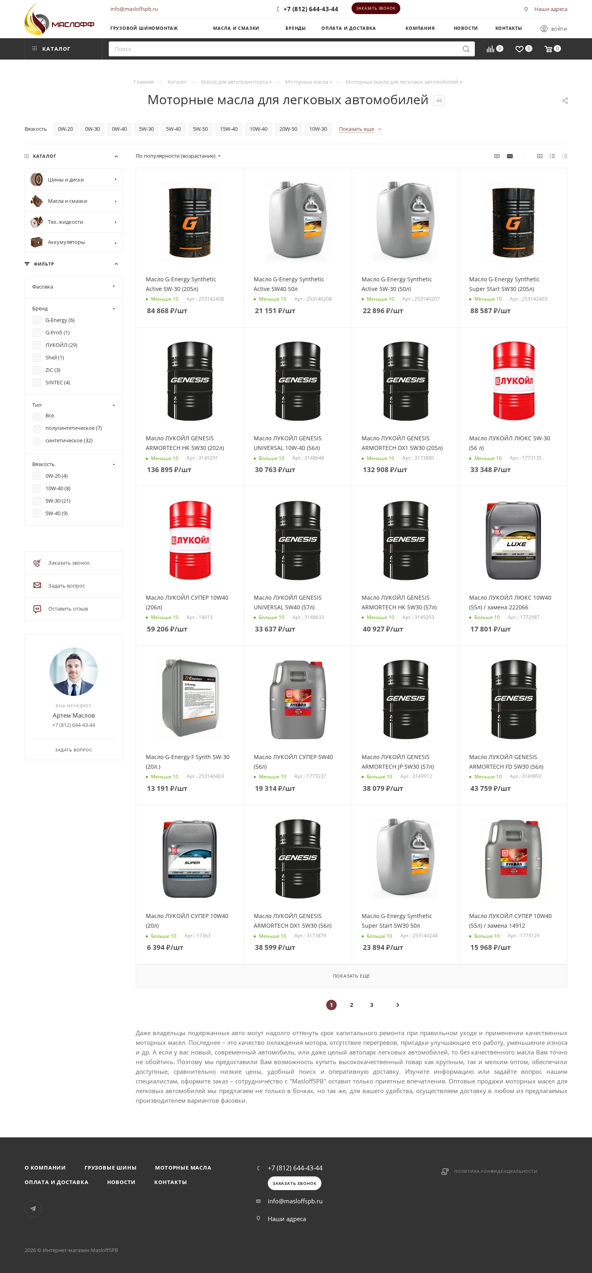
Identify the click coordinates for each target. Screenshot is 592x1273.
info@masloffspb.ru (134, 8)
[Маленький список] (497, 155)
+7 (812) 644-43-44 (311, 9)
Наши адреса (550, 8)
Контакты (170, 1182)
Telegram (33, 1208)
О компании (45, 1167)
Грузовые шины (111, 1167)
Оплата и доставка (57, 1182)
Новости (121, 1182)
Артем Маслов (74, 715)
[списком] (552, 155)
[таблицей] (564, 155)
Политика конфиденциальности (496, 1171)
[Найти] (466, 48)
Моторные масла (183, 1167)
